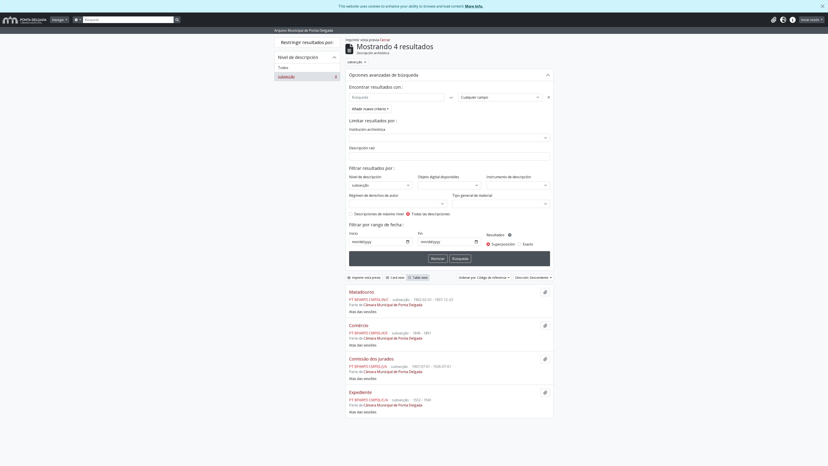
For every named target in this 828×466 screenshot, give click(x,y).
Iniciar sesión (810, 20)
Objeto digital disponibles (438, 177)
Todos (283, 67)
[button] (773, 20)
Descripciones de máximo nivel (379, 214)
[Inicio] (26, 19)
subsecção (307, 77)
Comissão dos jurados (371, 359)
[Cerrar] (822, 6)
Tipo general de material (472, 195)
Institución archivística (367, 129)
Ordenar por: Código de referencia (483, 278)
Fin (420, 233)
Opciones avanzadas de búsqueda (383, 75)
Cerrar (385, 40)
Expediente (360, 392)
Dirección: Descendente (532, 278)
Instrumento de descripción (508, 177)
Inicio (353, 233)
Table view (420, 278)
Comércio (358, 325)
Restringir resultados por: (307, 42)
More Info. (474, 6)
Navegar (58, 20)
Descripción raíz (362, 148)
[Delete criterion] (548, 97)
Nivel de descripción (298, 57)
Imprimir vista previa (365, 278)
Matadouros (361, 292)
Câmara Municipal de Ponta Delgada (393, 304)
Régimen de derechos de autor (373, 195)
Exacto (528, 244)
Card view (397, 278)
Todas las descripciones (430, 214)
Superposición (503, 244)
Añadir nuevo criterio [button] (369, 109)
